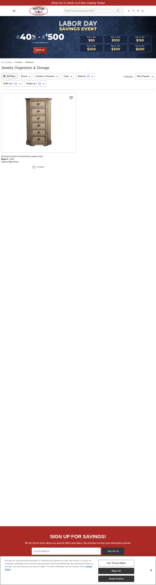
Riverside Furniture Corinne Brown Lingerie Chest (22, 156)
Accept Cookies (116, 579)
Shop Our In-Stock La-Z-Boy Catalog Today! (78, 2)
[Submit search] (118, 11)
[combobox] (25, 76)
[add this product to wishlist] (71, 97)
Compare (40, 167)
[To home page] (38, 10)
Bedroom (30, 62)
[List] (134, 11)
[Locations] (138, 11)
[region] (78, 570)
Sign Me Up (113, 551)
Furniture (19, 62)
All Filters (11, 76)
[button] (14, 11)
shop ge (40, 50)
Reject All (116, 571)
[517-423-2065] (143, 11)
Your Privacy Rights (116, 563)
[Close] (151, 570)
